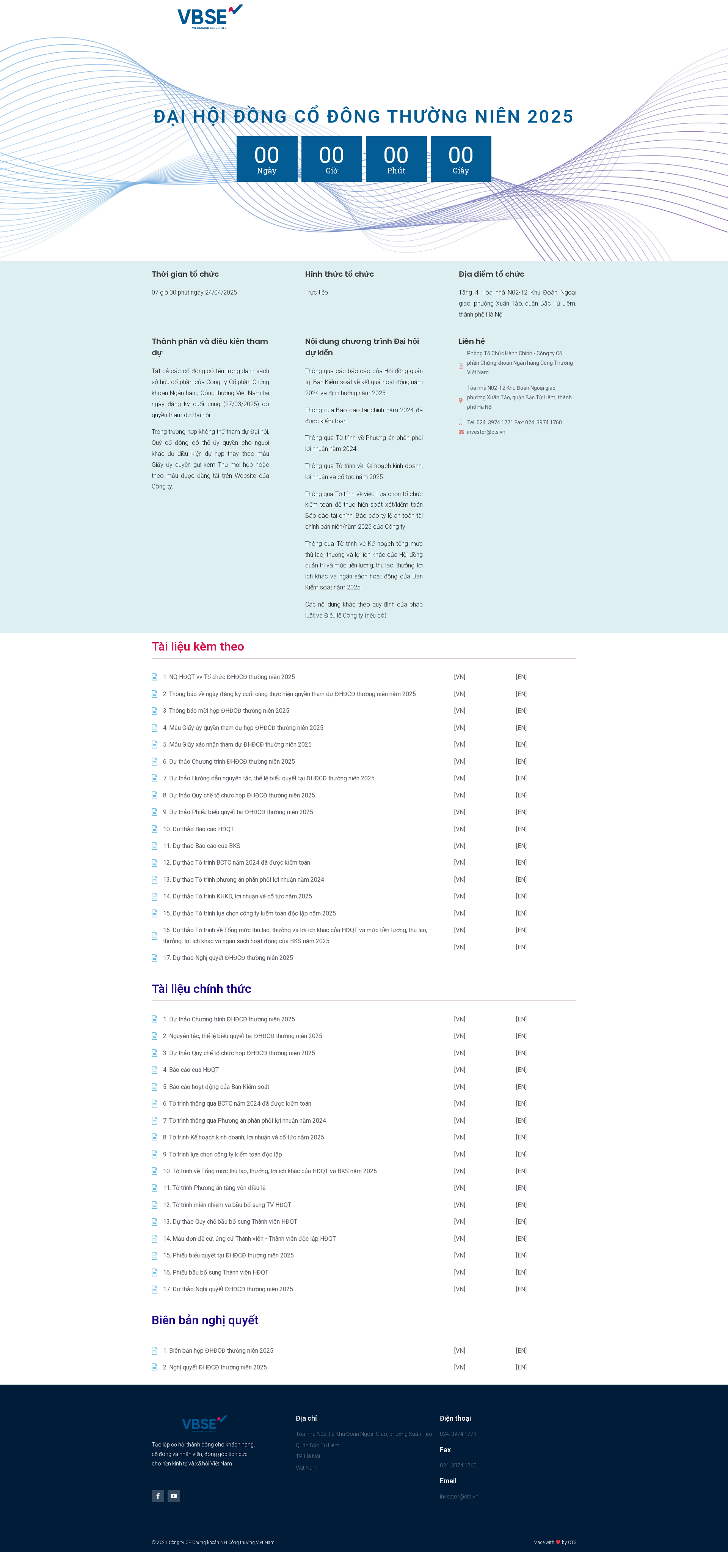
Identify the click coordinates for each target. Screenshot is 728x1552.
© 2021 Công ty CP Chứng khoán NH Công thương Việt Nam (213, 1542)
